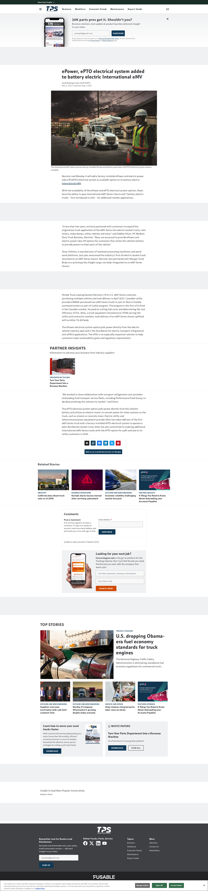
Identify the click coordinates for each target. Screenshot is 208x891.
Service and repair (114, 704)
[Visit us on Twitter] (91, 843)
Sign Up (46, 865)
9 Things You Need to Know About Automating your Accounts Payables (152, 498)
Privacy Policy (95, 40)
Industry (42, 493)
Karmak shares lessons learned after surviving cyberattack (86, 497)
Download (52, 751)
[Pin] (118, 443)
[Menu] (40, 9)
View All (135, 748)
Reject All (159, 885)
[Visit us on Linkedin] (98, 843)
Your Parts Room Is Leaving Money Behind (126, 741)
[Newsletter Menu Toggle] (167, 9)
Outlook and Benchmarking (118, 493)
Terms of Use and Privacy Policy (109, 38)
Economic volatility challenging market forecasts (120, 497)
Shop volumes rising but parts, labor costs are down (120, 708)
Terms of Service (108, 40)
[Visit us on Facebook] (85, 843)
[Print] (86, 443)
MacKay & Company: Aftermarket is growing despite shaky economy (84, 710)
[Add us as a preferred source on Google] (93, 443)
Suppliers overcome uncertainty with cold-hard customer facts (53, 710)
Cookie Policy (40, 888)
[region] (104, 885)
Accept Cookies (176, 885)
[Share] (99, 443)
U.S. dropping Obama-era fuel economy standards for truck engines (140, 644)
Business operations (81, 493)
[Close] (204, 885)
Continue (107, 532)
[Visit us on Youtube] (104, 843)
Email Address (105, 520)
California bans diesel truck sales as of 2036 (51, 497)
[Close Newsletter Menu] (167, 18)
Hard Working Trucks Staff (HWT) (76, 83)
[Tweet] (112, 443)
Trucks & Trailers (124, 631)
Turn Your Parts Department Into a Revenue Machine (59, 383)
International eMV (71, 183)
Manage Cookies (142, 885)
